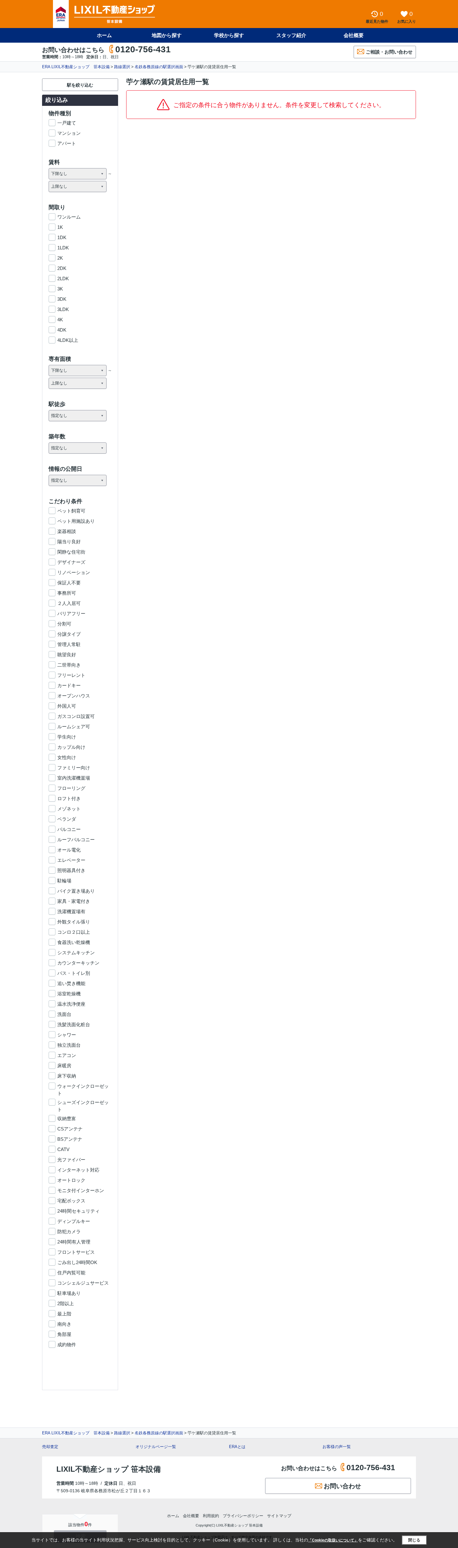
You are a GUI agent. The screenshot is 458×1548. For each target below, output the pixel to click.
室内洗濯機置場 (73, 778)
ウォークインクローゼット (83, 1086)
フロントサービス (76, 1252)
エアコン (66, 1055)
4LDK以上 (67, 340)
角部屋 (64, 1334)
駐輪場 (64, 880)
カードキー (69, 685)
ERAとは (237, 1446)
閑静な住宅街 (71, 552)
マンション (69, 133)
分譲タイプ (69, 634)
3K (60, 288)
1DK (61, 237)
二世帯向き (69, 665)
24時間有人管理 (73, 1241)
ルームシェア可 (73, 726)
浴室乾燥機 (69, 993)
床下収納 (66, 1075)
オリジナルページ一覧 (156, 1446)
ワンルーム (69, 216)
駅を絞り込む (80, 85)
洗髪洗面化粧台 (73, 1024)
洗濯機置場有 (71, 911)
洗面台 (64, 1014)
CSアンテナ (70, 1128)
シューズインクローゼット (83, 1103)
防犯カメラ (69, 1231)
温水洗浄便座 (71, 1004)
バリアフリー (71, 613)
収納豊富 (66, 1118)
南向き (64, 1324)
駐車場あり (69, 1293)
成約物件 (66, 1344)
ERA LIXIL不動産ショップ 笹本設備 (76, 66)
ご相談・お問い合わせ (389, 51)
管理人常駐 (69, 644)
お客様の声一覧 (336, 1446)
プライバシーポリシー (243, 1515)
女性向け (66, 757)
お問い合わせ (342, 1486)
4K (60, 319)
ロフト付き (69, 798)
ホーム (104, 35)
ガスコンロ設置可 (76, 716)
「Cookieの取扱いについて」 (333, 1540)
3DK (61, 299)
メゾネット (69, 808)
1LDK (63, 247)
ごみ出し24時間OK (77, 1262)
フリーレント (71, 675)
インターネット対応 (78, 1170)
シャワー (66, 1034)
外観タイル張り (73, 921)
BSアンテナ (69, 1139)
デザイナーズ (71, 562)
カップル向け (71, 747)
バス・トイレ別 (73, 973)
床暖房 (64, 1065)
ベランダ (66, 819)
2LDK (63, 278)
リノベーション (73, 572)
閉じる (414, 1540)
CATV (63, 1149)
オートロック (71, 1180)
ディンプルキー (73, 1221)
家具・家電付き (73, 901)
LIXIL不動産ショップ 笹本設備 (108, 1469)
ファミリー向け (73, 767)
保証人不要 (69, 582)
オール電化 (69, 849)
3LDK (63, 309)
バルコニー (69, 829)
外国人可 (66, 706)
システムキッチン (76, 952)
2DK (61, 268)
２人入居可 (69, 603)
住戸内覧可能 (71, 1272)
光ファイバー (71, 1159)
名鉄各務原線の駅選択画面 (159, 66)
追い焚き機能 (71, 983)
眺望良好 (66, 654)
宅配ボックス (71, 1200)
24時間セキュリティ (78, 1211)
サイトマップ (279, 1515)
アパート (66, 143)
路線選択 (122, 66)
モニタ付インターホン (80, 1190)
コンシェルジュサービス (83, 1283)
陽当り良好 (69, 541)
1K (60, 227)
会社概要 (354, 35)
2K (60, 258)
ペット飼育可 (71, 510)
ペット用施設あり (76, 521)
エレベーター (71, 860)
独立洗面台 (69, 1045)
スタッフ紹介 (291, 35)
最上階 (64, 1313)
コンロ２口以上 (73, 932)
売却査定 (50, 1446)
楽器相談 (66, 531)
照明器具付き (71, 870)
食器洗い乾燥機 (73, 942)
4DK (61, 330)
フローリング (71, 788)
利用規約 (211, 1515)
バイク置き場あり (76, 891)
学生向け (66, 736)
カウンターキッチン (78, 962)
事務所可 (66, 593)
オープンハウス (73, 695)
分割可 (64, 623)
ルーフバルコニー (76, 839)
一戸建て (66, 122)
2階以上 (65, 1303)
